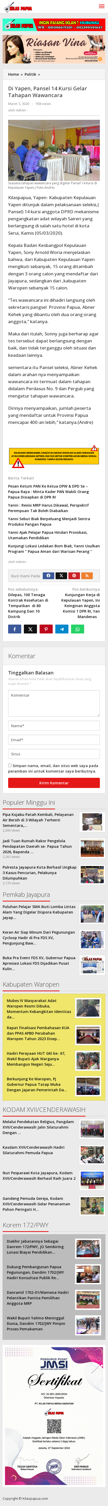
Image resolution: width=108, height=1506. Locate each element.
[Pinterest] (74, 575)
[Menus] (101, 6)
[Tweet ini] (30, 629)
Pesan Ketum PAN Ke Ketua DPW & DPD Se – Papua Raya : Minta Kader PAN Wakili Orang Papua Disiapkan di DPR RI (48, 492)
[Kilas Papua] (18, 6)
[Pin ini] (46, 629)
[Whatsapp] (77, 629)
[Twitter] (61, 575)
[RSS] (87, 575)
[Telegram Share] (61, 629)
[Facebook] (48, 575)
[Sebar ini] (14, 629)
